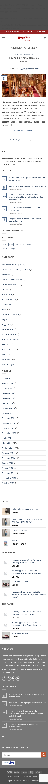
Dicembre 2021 (8, 418)
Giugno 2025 (7, 378)
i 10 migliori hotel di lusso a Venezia (24, 59)
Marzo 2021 (7, 443)
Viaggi (4, 354)
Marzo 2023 (7, 403)
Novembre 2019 (9, 478)
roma (36, 244)
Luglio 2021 (7, 438)
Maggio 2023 (8, 398)
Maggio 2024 (8, 393)
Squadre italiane (9, 334)
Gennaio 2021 (8, 453)
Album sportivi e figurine (13, 264)
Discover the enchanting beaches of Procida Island (24, 208)
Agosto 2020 (7, 463)
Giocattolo (6, 304)
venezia (36, 140)
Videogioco (7, 359)
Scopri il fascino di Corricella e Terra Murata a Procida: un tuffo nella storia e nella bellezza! (26, 197)
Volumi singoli (8, 364)
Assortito (6, 274)
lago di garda (19, 244)
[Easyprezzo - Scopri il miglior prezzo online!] (24, 38)
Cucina (5, 289)
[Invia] (43, 754)
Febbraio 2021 (8, 448)
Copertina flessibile (10, 284)
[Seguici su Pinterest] (18, 678)
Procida (29, 244)
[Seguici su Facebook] (4, 678)
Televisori (6, 344)
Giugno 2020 (7, 468)
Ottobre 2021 (8, 428)
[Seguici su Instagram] (9, 678)
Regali (4, 319)
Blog (10, 777)
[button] (3, 38)
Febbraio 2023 (8, 408)
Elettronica (7, 294)
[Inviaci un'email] (13, 678)
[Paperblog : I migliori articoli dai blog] (8, 762)
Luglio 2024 (7, 388)
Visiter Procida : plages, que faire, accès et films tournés (27, 178)
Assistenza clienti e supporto (27, 777)
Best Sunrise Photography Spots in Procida (27, 186)
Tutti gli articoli (27, 55)
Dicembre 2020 (8, 458)
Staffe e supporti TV (10, 339)
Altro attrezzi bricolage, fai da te (16, 269)
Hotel (16, 55)
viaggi (13, 249)
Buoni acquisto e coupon (13, 279)
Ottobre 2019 (8, 483)
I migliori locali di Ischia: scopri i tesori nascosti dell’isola (25, 219)
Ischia (5, 244)
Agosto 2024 (7, 383)
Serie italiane (7, 329)
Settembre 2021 (9, 433)
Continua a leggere (24, 131)
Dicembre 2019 (8, 473)
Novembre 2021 (9, 423)
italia (11, 244)
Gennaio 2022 (8, 413)
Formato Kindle (9, 299)
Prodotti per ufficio (10, 314)
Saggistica (6, 324)
